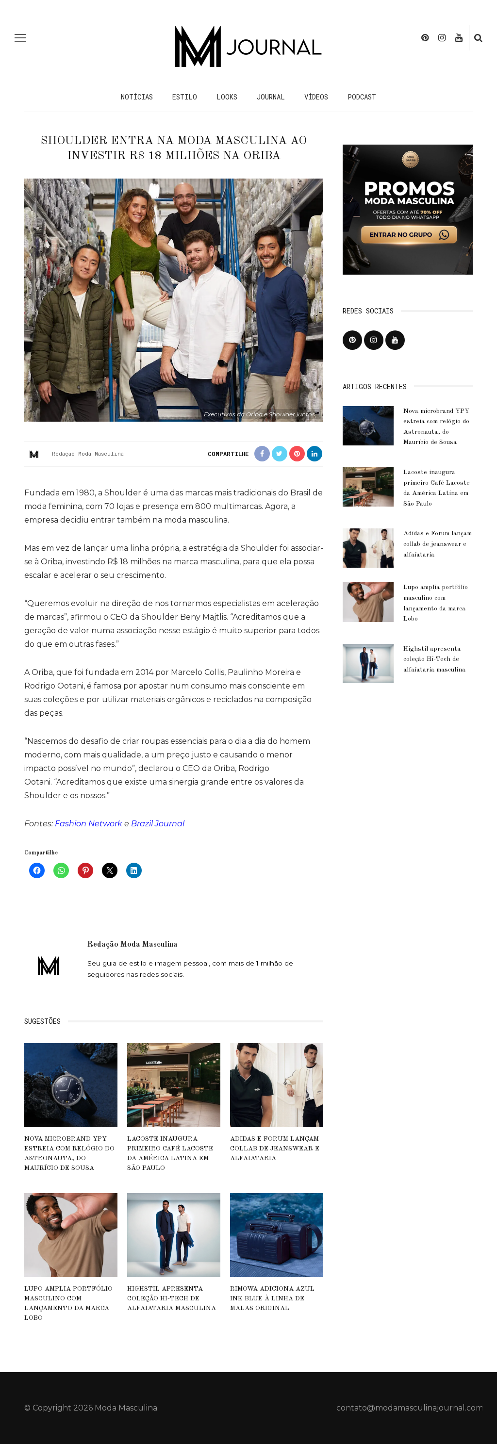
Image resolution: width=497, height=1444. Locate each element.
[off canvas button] (20, 38)
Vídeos (316, 96)
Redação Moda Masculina (88, 453)
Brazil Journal (157, 823)
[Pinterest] (424, 38)
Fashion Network (88, 823)
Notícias (137, 96)
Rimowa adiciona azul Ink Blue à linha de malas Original (272, 1299)
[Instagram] (441, 38)
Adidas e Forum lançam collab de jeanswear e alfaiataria (274, 1149)
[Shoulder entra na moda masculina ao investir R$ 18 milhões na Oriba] (173, 299)
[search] (478, 38)
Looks (226, 96)
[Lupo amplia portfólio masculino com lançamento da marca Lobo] (70, 1234)
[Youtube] (458, 38)
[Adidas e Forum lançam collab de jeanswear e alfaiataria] (276, 1084)
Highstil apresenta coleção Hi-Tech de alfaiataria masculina (171, 1299)
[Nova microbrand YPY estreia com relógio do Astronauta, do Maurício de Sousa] (70, 1084)
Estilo (184, 96)
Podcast (362, 96)
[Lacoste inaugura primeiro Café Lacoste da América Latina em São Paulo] (173, 1084)
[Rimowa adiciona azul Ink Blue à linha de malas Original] (276, 1234)
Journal (271, 96)
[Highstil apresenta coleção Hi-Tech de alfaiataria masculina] (173, 1234)
